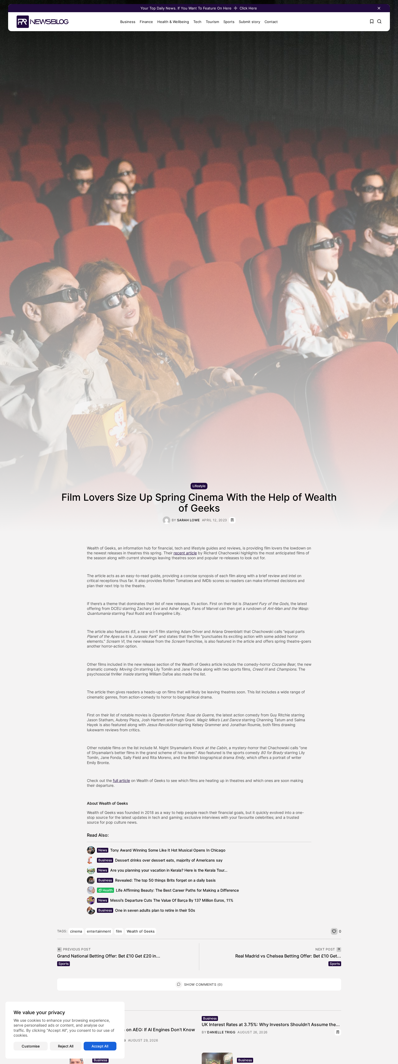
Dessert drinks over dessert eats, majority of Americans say (169, 860)
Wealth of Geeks (141, 931)
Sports (228, 22)
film (119, 931)
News (102, 850)
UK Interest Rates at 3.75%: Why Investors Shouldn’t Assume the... (271, 1024)
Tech (197, 22)
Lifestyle (199, 486)
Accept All (100, 1046)
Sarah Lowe (188, 520)
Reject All (65, 1046)
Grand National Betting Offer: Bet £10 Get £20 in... (108, 956)
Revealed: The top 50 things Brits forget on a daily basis (165, 880)
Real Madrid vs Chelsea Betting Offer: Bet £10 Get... (288, 956)
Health (108, 890)
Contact (271, 22)
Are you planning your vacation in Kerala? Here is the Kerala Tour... (168, 870)
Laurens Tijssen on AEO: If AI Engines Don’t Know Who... (143, 1032)
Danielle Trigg (221, 1032)
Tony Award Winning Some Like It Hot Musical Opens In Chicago (167, 850)
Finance (146, 22)
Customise (31, 1046)
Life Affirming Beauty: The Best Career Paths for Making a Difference (177, 890)
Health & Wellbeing (173, 22)
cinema (76, 931)
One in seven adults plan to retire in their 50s (155, 910)
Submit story (249, 22)
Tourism (212, 22)
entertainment (99, 931)
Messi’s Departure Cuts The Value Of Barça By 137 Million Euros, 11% (171, 900)
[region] (65, 1030)
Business (127, 22)
